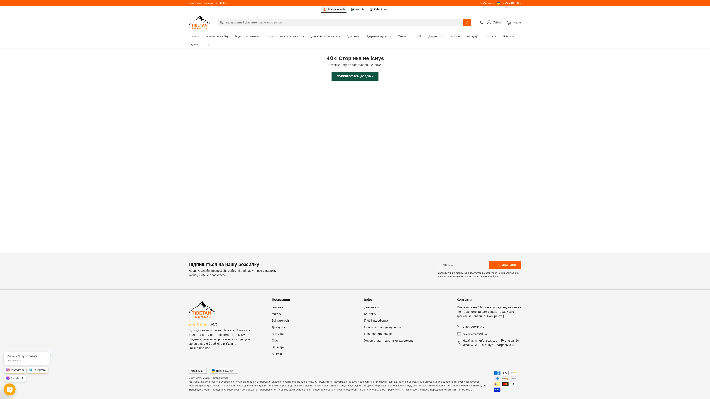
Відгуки (277, 354)
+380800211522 (473, 327)
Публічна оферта (376, 320)
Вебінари (278, 347)
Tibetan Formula (219, 378)
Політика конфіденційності (382, 327)
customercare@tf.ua (475, 334)
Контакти (370, 314)
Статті (276, 340)
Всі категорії (280, 320)
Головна (277, 307)
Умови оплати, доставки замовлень (388, 340)
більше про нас (199, 348)
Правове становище (378, 334)
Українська (485, 3)
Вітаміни (278, 334)
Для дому (278, 327)
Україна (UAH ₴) (510, 3)
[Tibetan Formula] (200, 22)
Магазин (277, 314)
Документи (371, 307)
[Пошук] (467, 22)
